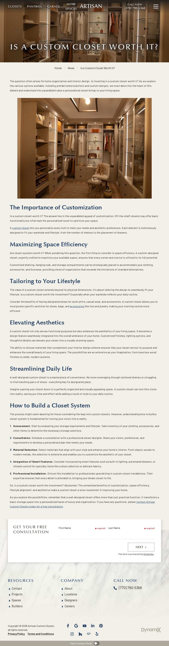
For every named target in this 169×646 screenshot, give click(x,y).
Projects (17, 594)
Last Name (114, 527)
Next (140, 547)
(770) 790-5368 (134, 6)
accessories (77, 306)
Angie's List (88, 634)
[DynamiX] (151, 630)
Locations (71, 594)
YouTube (84, 626)
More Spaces (71, 6)
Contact (17, 588)
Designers (71, 600)
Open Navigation (156, 6)
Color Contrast (96, 643)
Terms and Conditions (40, 633)
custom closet (20, 227)
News (71, 68)
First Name (65, 527)
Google (76, 626)
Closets (15, 6)
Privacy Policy (16, 633)
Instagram (72, 634)
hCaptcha (148, 554)
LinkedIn (93, 626)
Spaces (16, 600)
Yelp (97, 634)
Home (58, 68)
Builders (17, 606)
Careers (70, 606)
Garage (53, 6)
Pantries (34, 6)
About (68, 588)
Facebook (68, 626)
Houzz (80, 634)
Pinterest (101, 626)
